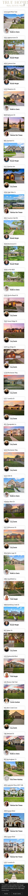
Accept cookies (17, 893)
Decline (6, 893)
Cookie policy (5, 890)
